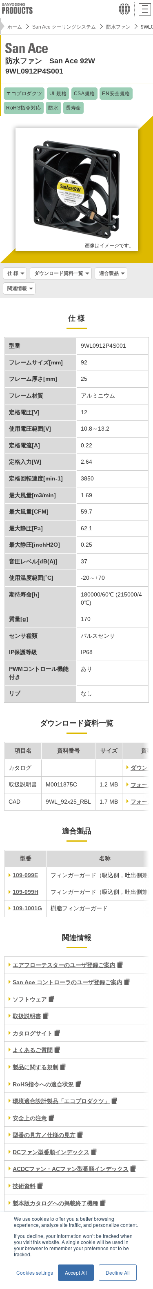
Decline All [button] (118, 1272)
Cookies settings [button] (34, 1272)
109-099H (25, 892)
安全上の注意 (30, 1118)
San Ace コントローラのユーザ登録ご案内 (67, 982)
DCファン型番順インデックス (51, 1152)
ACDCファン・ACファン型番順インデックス (71, 1169)
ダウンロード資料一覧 (58, 273)
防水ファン (118, 27)
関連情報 (17, 288)
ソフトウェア (30, 999)
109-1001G (27, 908)
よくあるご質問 (33, 1050)
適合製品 (109, 273)
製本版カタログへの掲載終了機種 (55, 1203)
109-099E (25, 875)
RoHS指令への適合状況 (43, 1084)
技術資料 (24, 1186)
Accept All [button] (76, 1272)
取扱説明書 (27, 1016)
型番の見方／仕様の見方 (44, 1135)
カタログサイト (33, 1033)
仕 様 (12, 273)
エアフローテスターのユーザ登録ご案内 (64, 965)
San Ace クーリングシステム (64, 27)
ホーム (14, 27)
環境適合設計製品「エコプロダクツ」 (61, 1101)
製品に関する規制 (35, 1067)
